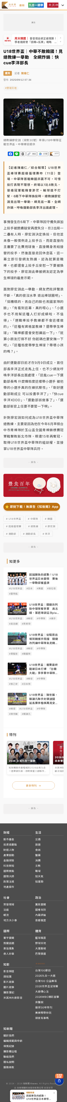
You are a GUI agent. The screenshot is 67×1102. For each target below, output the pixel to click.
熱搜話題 (8, 943)
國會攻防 (40, 909)
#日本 (29, 588)
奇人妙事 (8, 953)
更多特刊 (33, 785)
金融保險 (8, 860)
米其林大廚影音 (13, 997)
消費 (38, 860)
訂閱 (45, 154)
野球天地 (40, 943)
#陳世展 (13, 714)
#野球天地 (11, 88)
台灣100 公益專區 (46, 981)
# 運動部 (11, 533)
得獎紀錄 (8, 1046)
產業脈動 (8, 855)
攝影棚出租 (10, 1051)
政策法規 (8, 881)
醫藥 (38, 855)
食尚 (38, 850)
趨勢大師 (8, 876)
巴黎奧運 (40, 953)
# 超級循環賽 (13, 526)
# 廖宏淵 (50, 526)
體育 (7, 73)
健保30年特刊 (43, 1007)
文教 (38, 865)
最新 (22, 5)
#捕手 (52, 618)
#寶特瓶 (13, 593)
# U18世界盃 (13, 518)
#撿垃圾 (51, 588)
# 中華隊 (33, 518)
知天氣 (39, 876)
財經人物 (8, 850)
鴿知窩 (7, 976)
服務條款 (8, 1067)
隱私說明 (8, 1062)
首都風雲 (40, 920)
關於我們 (8, 1035)
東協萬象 (8, 948)
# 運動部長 (29, 533)
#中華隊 (41, 618)
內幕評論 (40, 915)
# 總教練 (33, 526)
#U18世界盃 (15, 588)
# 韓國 (48, 518)
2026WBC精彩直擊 (47, 997)
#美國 (40, 588)
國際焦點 (8, 871)
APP (57, 153)
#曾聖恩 (13, 653)
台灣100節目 (43, 970)
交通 (38, 839)
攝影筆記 (8, 992)
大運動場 (40, 948)
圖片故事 (8, 987)
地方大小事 (10, 920)
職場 (38, 871)
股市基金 (8, 839)
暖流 (6, 915)
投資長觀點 (10, 844)
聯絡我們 (8, 1056)
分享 (10, 154)
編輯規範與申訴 (13, 1040)
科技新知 (8, 865)
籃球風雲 (40, 938)
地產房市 (8, 887)
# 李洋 (46, 533)
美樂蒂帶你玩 (43, 1012)
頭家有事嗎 (42, 1018)
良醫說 (39, 1002)
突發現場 (8, 904)
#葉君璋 (26, 623)
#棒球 (29, 618)
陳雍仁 (25, 73)
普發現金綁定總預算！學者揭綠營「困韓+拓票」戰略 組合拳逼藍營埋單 (36, 39)
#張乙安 (13, 684)
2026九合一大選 (45, 975)
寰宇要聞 (8, 938)
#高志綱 (13, 623)
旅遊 (38, 844)
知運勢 (39, 881)
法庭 (6, 909)
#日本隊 (26, 684)
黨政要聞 (40, 904)
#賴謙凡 (26, 714)
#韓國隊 (26, 653)
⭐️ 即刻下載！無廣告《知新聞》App (31, 506)
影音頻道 (8, 971)
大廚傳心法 (42, 991)
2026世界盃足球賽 (46, 986)
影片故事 (8, 981)
